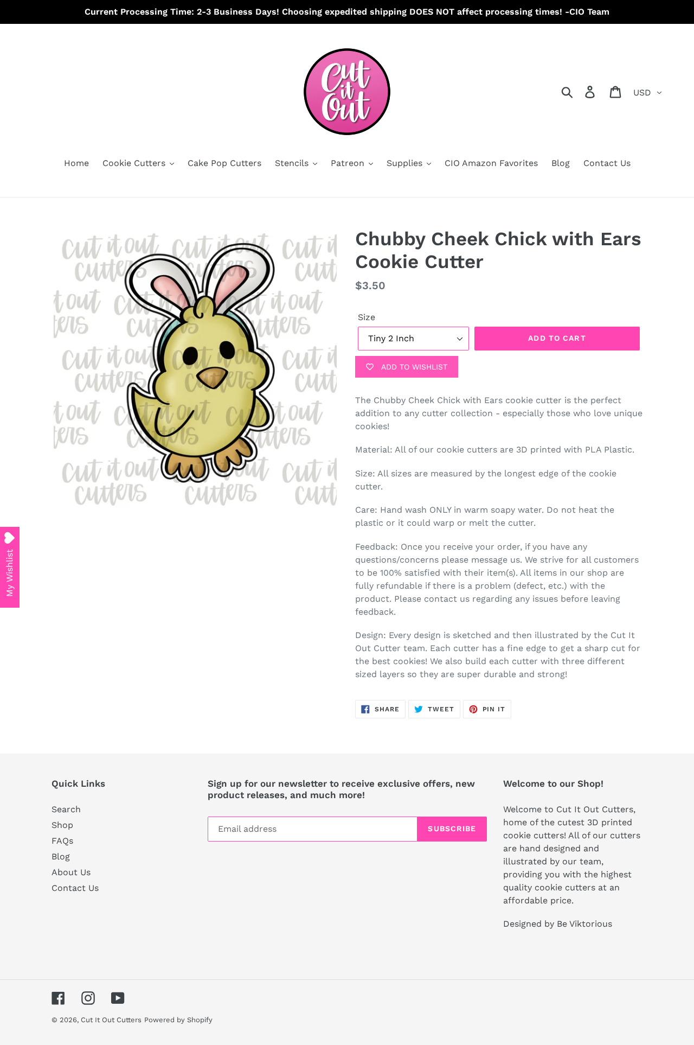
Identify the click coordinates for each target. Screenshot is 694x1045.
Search (66, 809)
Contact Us (75, 888)
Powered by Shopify (178, 1020)
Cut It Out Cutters (111, 1020)
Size (366, 317)
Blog (61, 856)
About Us (71, 872)
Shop (62, 825)
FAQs (62, 841)
